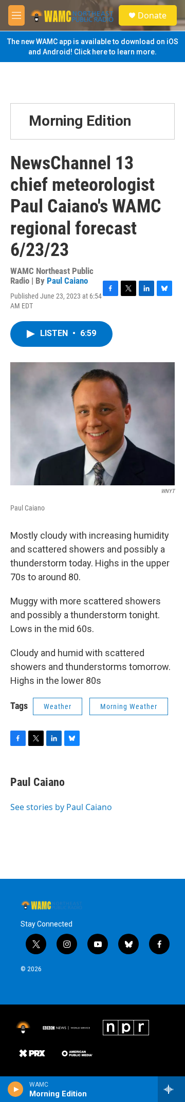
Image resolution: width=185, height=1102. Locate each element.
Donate (152, 15)
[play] (15, 1089)
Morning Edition (80, 120)
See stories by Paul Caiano (61, 807)
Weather (57, 706)
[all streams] (171, 1089)
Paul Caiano (67, 281)
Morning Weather (128, 706)
